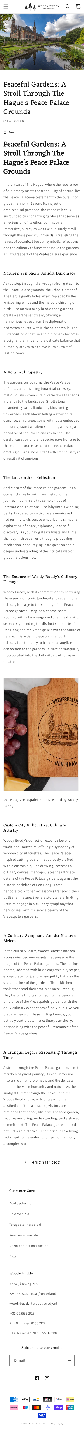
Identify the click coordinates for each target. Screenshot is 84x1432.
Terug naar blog (45, 1162)
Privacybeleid (19, 1214)
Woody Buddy (36, 1423)
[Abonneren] (69, 1360)
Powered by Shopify (53, 1423)
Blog (12, 1256)
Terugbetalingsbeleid (25, 1224)
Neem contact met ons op (29, 1246)
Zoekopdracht (20, 1203)
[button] (6, 6)
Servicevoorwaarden (24, 1235)
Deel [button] (12, 132)
